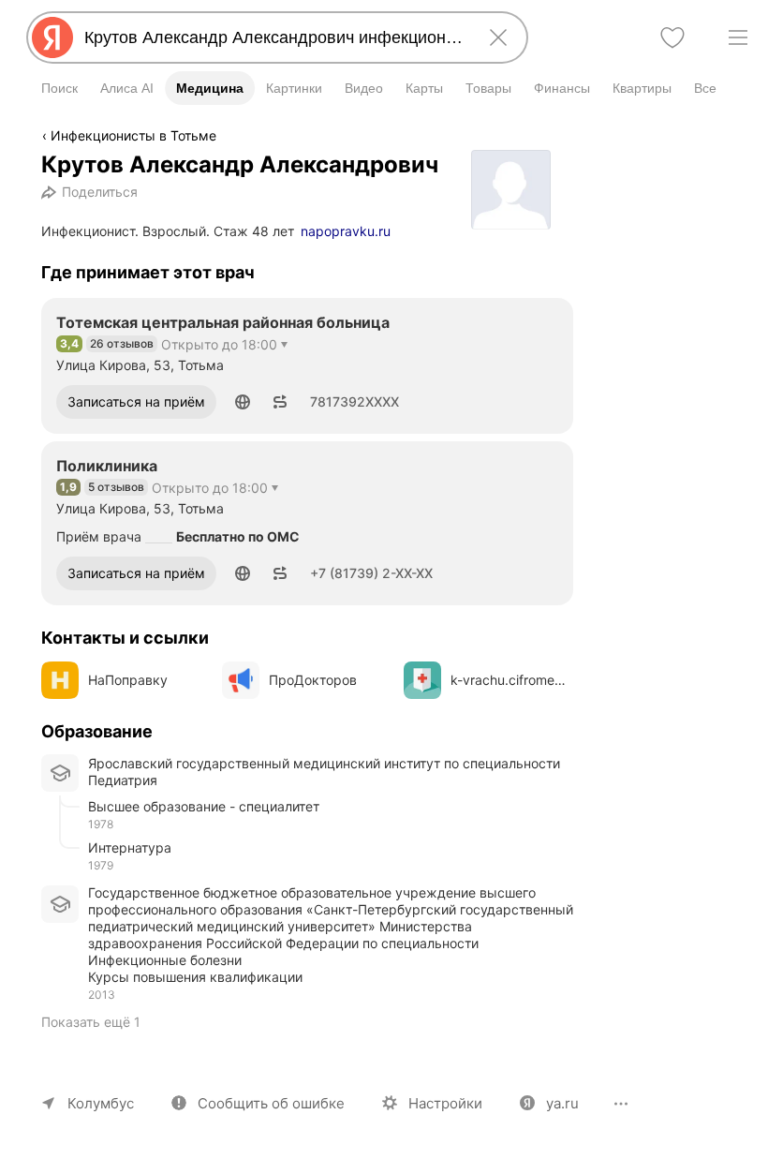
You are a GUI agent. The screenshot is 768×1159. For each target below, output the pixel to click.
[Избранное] (672, 37)
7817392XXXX (354, 401)
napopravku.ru (346, 231)
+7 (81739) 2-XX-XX (371, 573)
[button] (242, 402)
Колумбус (100, 1103)
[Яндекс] (52, 37)
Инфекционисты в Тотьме (133, 135)
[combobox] (273, 37)
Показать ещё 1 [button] (90, 1022)
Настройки (445, 1103)
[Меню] (738, 37)
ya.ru (562, 1103)
